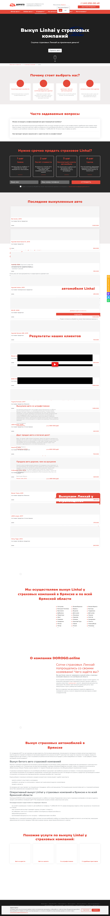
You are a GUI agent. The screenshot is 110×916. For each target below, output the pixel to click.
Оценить (78, 314)
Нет (65, 10)
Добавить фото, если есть (78, 310)
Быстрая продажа (89, 6)
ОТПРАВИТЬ (86, 182)
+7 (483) (90, 3)
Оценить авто (55, 50)
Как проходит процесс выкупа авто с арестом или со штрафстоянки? (37, 134)
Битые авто (15, 11)
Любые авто (27, 11)
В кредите (40, 11)
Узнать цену (86, 723)
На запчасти (52, 11)
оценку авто (72, 683)
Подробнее (86, 910)
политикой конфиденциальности (79, 186)
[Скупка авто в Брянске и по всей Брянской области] (17, 5)
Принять (95, 910)
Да (60, 10)
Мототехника (81, 11)
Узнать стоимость (86, 570)
